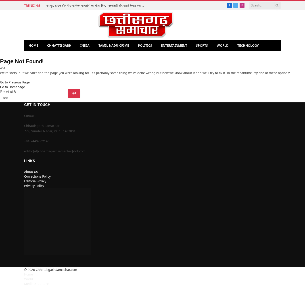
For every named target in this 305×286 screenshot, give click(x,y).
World (222, 45)
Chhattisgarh (59, 45)
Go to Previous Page (15, 82)
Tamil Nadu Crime (113, 45)
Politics (145, 45)
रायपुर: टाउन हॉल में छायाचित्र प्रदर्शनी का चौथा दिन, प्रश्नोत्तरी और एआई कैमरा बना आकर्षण (96, 6)
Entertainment (174, 45)
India (85, 45)
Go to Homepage (12, 87)
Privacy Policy (34, 186)
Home (33, 45)
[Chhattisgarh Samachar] (136, 25)
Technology (248, 45)
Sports (202, 45)
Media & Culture (36, 284)
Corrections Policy (37, 176)
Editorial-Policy (35, 181)
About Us (31, 172)
